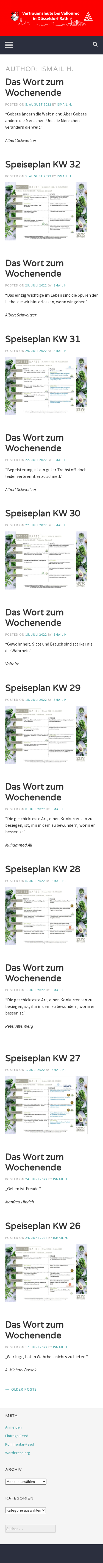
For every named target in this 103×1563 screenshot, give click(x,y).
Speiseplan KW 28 (42, 869)
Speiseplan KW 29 (42, 688)
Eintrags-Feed (16, 1435)
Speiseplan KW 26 (42, 1226)
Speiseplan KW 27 (42, 1058)
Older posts (24, 1389)
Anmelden (13, 1427)
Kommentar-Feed (19, 1444)
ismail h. (64, 104)
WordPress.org (17, 1452)
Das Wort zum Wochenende (34, 87)
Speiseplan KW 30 (42, 513)
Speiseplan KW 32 (42, 164)
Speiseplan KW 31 (42, 339)
